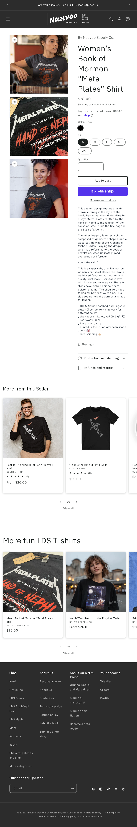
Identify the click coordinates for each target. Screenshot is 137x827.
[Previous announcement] (7, 5)
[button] (8, 19)
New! (12, 681)
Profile (105, 698)
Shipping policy (68, 816)
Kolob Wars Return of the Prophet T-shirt (95, 618)
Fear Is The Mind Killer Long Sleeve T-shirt (31, 466)
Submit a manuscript (77, 700)
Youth (13, 744)
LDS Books (16, 698)
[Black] (80, 128)
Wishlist (105, 681)
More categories (20, 766)
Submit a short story (49, 734)
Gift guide (16, 689)
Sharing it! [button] (88, 344)
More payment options (103, 200)
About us (46, 689)
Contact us (47, 698)
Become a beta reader (80, 726)
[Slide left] (60, 502)
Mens (13, 728)
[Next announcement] (130, 5)
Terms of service (51, 706)
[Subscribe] (72, 788)
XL (120, 142)
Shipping (83, 104)
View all (68, 508)
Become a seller (50, 681)
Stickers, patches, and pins (21, 755)
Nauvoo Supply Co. (37, 812)
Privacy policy (112, 812)
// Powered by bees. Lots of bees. (65, 812)
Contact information (91, 816)
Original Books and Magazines (80, 687)
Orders (105, 689)
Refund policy (49, 714)
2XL (85, 150)
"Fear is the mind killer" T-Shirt (88, 464)
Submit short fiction (79, 713)
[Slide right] (76, 502)
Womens (15, 736)
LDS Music (16, 719)
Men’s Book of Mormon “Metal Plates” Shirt (30, 620)
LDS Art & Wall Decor (19, 709)
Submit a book (49, 723)
